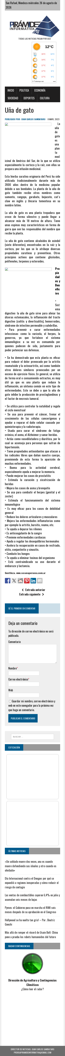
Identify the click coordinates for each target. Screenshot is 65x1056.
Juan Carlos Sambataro (33, 119)
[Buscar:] (32, 736)
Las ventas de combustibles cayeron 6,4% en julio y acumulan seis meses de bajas (32, 897)
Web (10, 690)
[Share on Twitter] (14, 580)
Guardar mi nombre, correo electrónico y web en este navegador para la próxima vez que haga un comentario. (31, 705)
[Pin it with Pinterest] (27, 580)
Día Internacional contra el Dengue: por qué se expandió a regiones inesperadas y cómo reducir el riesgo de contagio (32, 882)
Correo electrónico (18, 679)
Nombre (12, 668)
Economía (39, 90)
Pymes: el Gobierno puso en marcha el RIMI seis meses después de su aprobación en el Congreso (30, 910)
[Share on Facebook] (7, 580)
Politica (24, 90)
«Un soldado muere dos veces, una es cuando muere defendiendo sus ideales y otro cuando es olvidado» (30, 865)
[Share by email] (39, 580)
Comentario (14, 642)
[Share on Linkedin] (33, 580)
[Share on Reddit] (20, 580)
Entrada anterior (35, 590)
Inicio (10, 90)
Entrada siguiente (29, 594)
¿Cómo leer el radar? (32, 989)
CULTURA (45, 98)
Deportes (29, 98)
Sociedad (13, 98)
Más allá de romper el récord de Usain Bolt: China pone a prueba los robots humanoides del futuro (31, 934)
